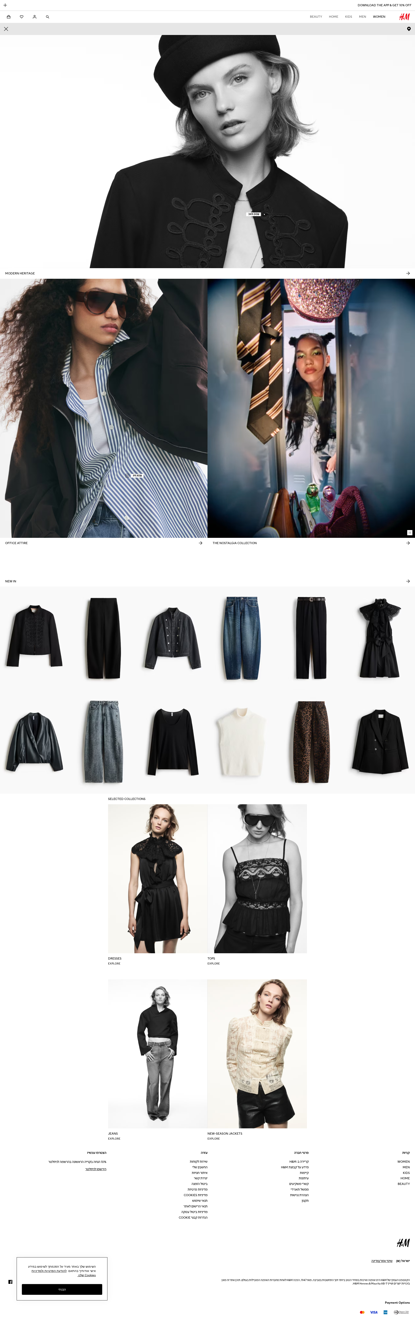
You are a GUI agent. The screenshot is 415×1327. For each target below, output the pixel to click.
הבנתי (62, 1289)
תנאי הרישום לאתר (196, 1206)
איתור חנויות (200, 1173)
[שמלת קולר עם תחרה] (380, 638)
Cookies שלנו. (86, 1275)
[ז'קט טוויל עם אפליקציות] (34, 638)
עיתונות (304, 1178)
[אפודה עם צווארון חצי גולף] (242, 742)
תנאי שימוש (200, 1201)
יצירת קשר (201, 1178)
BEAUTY (316, 16)
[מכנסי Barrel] (103, 638)
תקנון (305, 1201)
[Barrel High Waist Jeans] (103, 742)
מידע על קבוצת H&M (295, 1167)
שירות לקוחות (199, 1161)
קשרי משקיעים (299, 1184)
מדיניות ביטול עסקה (194, 1212)
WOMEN (379, 16)
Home (333, 16)
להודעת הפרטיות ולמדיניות (49, 1271)
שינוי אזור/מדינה (382, 1261)
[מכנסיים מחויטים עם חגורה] (311, 638)
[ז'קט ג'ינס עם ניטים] (173, 638)
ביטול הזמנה (200, 1184)
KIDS (348, 16)
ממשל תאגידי (300, 1189)
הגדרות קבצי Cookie (193, 1217)
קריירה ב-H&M (299, 1161)
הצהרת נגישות (299, 1195)
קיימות (304, 1173)
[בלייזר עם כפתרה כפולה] (380, 742)
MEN (362, 16)
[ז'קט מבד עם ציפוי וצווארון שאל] (34, 742)
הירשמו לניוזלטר (95, 1169)
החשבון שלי (200, 1167)
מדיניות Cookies (196, 1195)
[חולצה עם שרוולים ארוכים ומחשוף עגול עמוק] (173, 742)
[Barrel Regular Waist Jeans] (242, 638)
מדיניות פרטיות (198, 1189)
